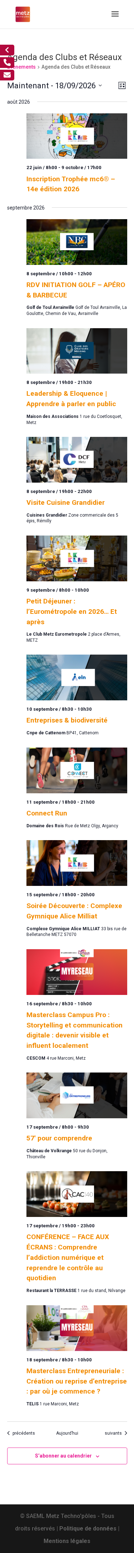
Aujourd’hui (67, 1433)
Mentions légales (67, 1541)
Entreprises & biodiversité (67, 720)
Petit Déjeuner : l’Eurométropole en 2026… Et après (71, 611)
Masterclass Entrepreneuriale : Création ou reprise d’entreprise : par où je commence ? (76, 1381)
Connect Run (46, 813)
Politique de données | (89, 1528)
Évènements (21, 67)
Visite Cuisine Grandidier (65, 502)
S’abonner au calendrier (63, 1456)
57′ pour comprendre (59, 1138)
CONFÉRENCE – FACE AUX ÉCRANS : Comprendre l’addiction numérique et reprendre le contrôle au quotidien (67, 1257)
